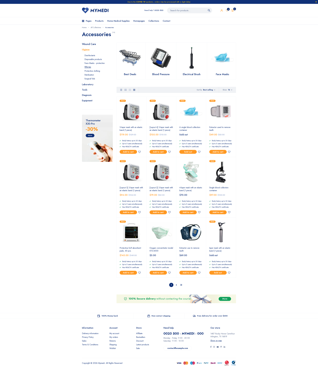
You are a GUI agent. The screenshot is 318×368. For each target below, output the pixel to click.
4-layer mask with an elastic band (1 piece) (190, 189)
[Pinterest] (221, 347)
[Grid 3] (130, 90)
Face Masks (222, 74)
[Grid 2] (125, 90)
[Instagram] (218, 347)
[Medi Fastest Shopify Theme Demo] (95, 10)
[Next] (181, 285)
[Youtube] (224, 347)
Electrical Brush (191, 74)
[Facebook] (210, 347)
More (90, 135)
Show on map (216, 340)
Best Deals (130, 74)
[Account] (221, 10)
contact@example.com (177, 348)
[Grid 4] (134, 90)
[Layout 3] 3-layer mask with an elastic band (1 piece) (131, 189)
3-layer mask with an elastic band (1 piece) (131, 129)
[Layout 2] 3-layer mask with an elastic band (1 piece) (161, 189)
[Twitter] (214, 347)
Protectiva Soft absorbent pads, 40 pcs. (130, 249)
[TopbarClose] (316, 2)
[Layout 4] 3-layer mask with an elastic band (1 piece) (161, 129)
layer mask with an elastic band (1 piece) (219, 249)
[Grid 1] (121, 90)
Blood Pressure (161, 74)
